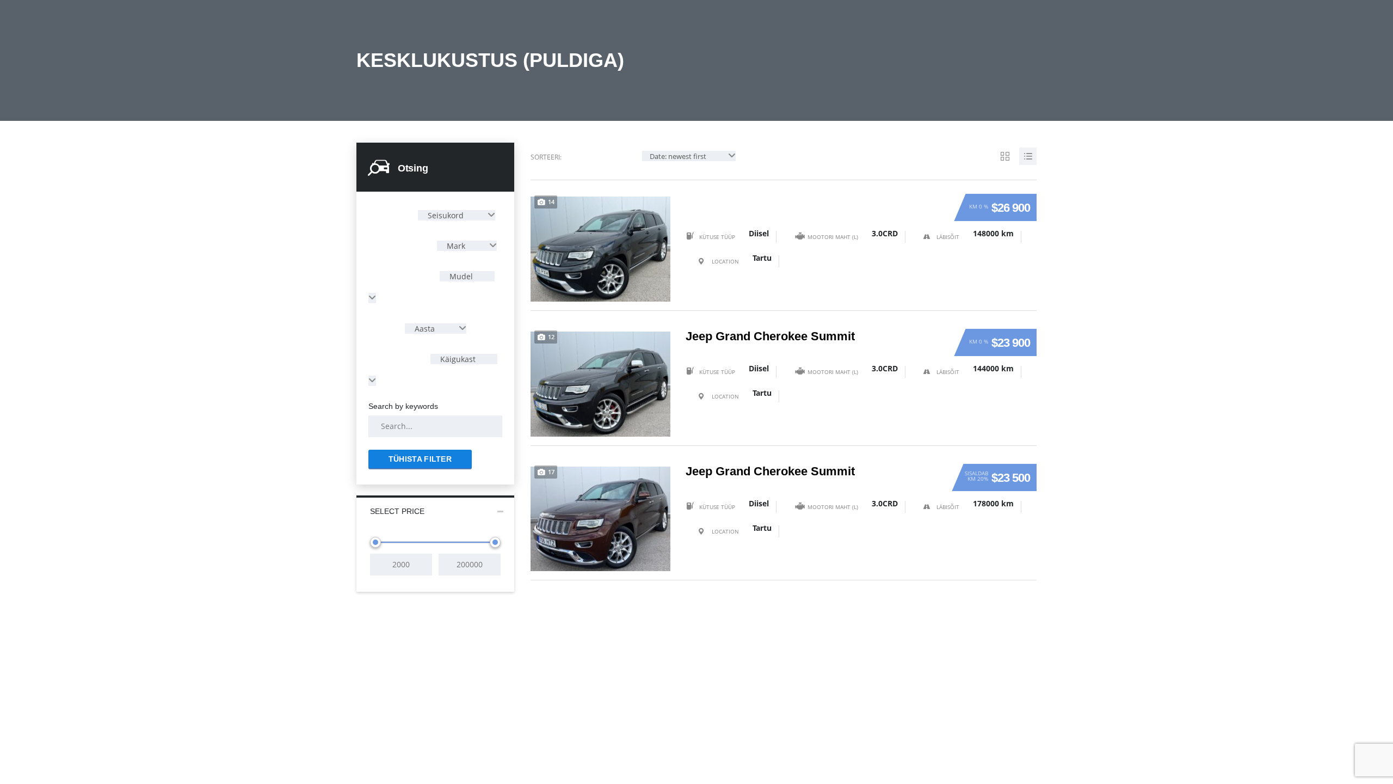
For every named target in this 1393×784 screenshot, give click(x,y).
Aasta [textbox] (424, 328)
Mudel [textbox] (460, 276)
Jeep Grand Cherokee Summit (770, 336)
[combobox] (456, 215)
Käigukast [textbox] (457, 359)
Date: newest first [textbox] (678, 156)
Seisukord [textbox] (446, 215)
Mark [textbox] (456, 246)
